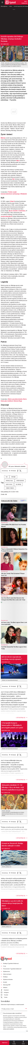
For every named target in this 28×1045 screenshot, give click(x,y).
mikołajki (13, 477)
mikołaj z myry (9, 480)
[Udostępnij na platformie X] (20, 471)
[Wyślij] (26, 1008)
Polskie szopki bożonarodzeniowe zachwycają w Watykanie (14, 193)
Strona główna (4, 6)
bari (7, 477)
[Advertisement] (14, 21)
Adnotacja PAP (6, 985)
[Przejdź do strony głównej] (10, 2)
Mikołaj (3, 138)
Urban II (12, 201)
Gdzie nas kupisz (7, 974)
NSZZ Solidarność (24, 2)
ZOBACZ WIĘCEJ (10, 488)
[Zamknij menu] (2, 2)
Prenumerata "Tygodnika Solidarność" (12, 969)
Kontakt (5, 982)
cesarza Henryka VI (6, 216)
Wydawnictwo (6, 971)
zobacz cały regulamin (8, 1029)
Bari (13, 179)
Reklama (5, 987)
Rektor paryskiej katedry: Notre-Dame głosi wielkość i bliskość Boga (14, 400)
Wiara (10, 6)
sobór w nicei (9, 484)
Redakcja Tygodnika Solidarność (11, 963)
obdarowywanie (20, 480)
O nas (4, 966)
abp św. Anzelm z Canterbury (17, 211)
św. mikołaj (18, 484)
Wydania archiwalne (8, 979)
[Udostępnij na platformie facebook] (18, 471)
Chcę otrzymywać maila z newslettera (12, 1013)
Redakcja (5, 977)
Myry (17, 161)
